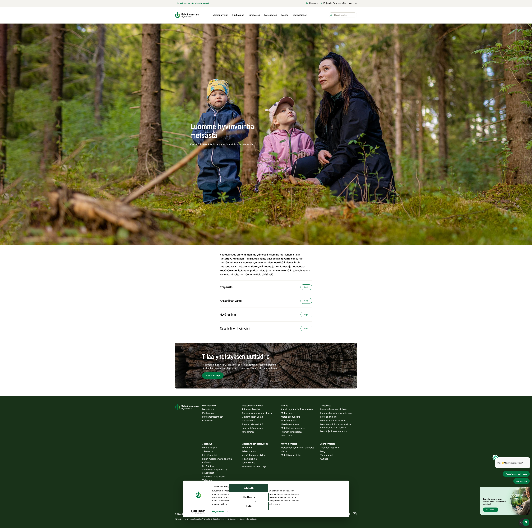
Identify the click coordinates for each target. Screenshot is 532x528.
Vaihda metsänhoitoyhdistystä (194, 3)
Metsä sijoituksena (290, 416)
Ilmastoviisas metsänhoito (333, 409)
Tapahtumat (326, 455)
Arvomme (247, 447)
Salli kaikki (249, 488)
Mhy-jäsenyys (209, 447)
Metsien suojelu (328, 416)
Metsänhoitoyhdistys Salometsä (297, 447)
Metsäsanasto (249, 420)
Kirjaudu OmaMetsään (334, 3)
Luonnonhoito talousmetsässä (336, 413)
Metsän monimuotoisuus (333, 420)
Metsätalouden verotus (293, 428)
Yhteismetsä (248, 431)
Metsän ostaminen (290, 424)
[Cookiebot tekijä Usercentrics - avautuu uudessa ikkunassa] (198, 512)
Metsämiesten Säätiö (253, 416)
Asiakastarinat (249, 451)
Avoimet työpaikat (330, 447)
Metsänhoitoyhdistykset (254, 455)
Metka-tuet (287, 413)
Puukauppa (238, 15)
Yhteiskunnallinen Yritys (254, 466)
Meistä (284, 15)
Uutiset (324, 458)
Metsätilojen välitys (291, 455)
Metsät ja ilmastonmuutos (333, 431)
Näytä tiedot (218, 511)
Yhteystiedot (300, 15)
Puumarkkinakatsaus (291, 431)
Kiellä (248, 506)
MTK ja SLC (208, 465)
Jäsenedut (207, 451)
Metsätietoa (270, 15)
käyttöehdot (244, 519)
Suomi (351, 3)
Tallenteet (207, 480)
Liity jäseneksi (209, 455)
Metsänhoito (208, 409)
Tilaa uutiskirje (249, 458)
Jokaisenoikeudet (251, 409)
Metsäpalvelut (220, 15)
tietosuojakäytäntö (228, 519)
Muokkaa (247, 497)
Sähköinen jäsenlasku (213, 476)
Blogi (323, 451)
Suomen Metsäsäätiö (253, 424)
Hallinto (285, 451)
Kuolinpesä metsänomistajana (257, 413)
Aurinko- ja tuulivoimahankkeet (297, 409)
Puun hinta (286, 435)
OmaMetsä (254, 15)
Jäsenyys (313, 3)
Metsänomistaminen (212, 416)
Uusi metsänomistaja (252, 428)
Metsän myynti (288, 420)
